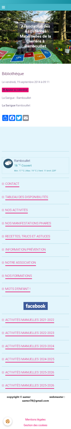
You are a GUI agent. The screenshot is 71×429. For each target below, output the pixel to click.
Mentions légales (35, 419)
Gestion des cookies (35, 425)
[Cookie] (7, 421)
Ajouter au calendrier (16, 90)
